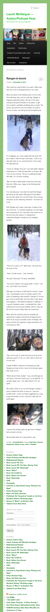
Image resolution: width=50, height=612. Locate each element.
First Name (10, 513)
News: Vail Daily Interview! (16, 493)
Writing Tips (31, 43)
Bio (15, 43)
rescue (22, 444)
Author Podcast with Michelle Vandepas (21, 457)
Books (21, 43)
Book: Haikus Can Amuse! (16, 475)
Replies (33, 444)
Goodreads (10, 483)
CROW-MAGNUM (13, 58)
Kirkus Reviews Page (14, 491)
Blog (8, 43)
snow (27, 444)
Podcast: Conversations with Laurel (18, 53)
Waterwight (26, 58)
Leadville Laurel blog (18, 594)
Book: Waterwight (13, 478)
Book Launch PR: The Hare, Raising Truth (22, 465)
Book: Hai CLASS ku (14, 473)
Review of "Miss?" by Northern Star (19, 501)
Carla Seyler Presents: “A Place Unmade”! (22, 602)
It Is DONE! (10, 597)
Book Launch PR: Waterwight (17, 468)
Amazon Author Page (14, 455)
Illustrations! (23, 63)
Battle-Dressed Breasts (14, 460)
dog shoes (33, 442)
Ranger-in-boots (16, 78)
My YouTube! (11, 63)
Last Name (10, 519)
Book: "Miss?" (11, 470)
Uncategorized (18, 442)
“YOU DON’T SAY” (13, 600)
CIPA (8, 480)
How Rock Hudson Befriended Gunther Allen (23, 605)
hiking (17, 444)
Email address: (11, 525)
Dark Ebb (37, 53)
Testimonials (22, 48)
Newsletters (11, 48)
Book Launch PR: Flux (14, 462)
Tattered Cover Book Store (16, 503)
